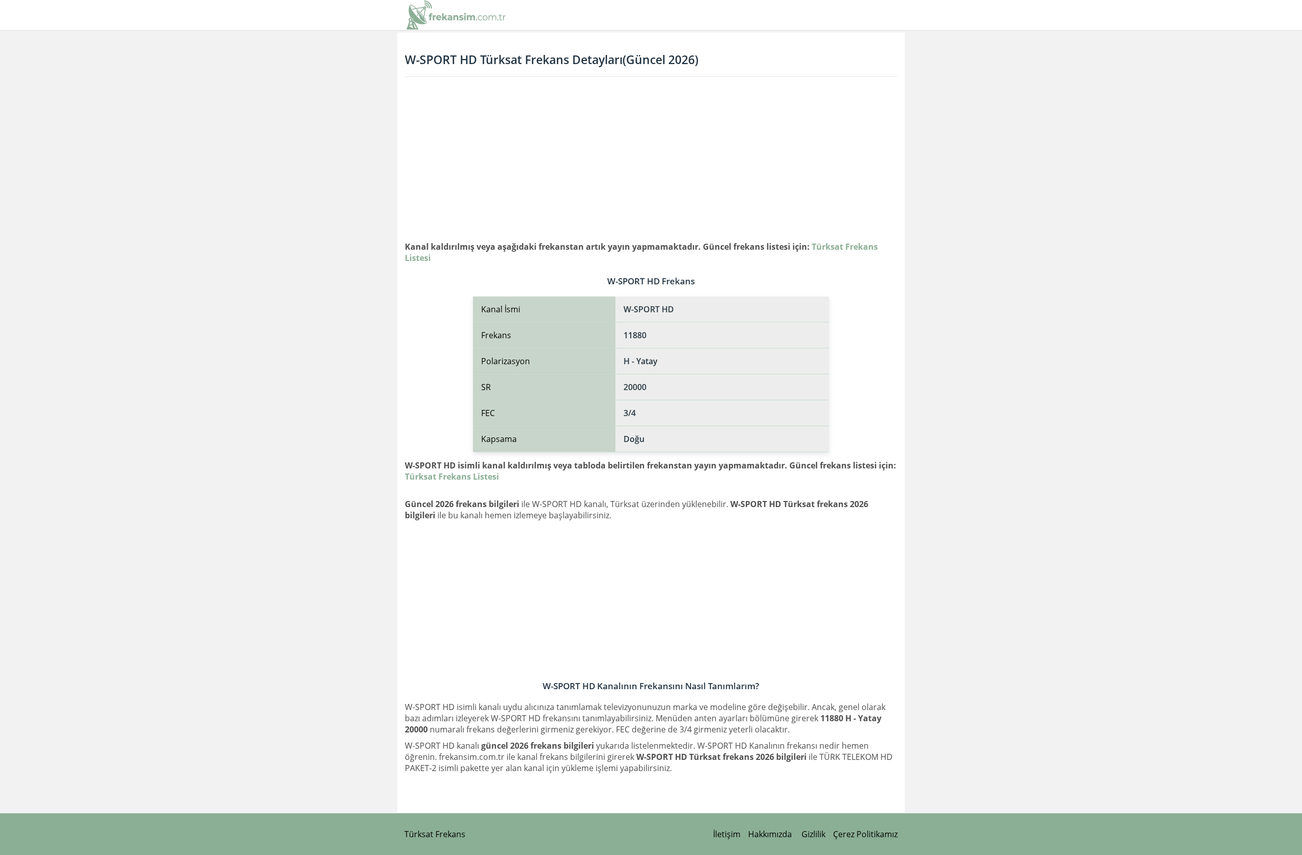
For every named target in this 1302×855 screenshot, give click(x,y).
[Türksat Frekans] (456, 15)
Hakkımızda (770, 834)
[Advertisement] (651, 158)
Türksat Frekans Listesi (452, 476)
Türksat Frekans (434, 834)
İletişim (727, 834)
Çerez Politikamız (865, 834)
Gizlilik (813, 834)
